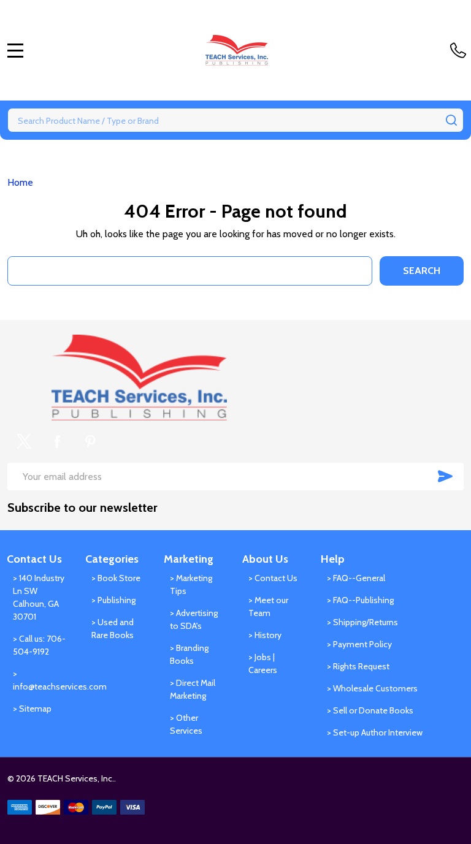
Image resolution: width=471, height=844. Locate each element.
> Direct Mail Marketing (192, 689)
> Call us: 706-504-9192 (39, 645)
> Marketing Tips (191, 584)
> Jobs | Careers (262, 663)
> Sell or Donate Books (370, 710)
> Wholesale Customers (372, 688)
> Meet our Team (268, 606)
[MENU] (15, 50)
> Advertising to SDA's (194, 619)
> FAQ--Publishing (360, 600)
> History (264, 635)
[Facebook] (57, 441)
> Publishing (113, 600)
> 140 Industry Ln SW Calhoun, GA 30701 (38, 597)
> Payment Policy (359, 644)
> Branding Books (189, 654)
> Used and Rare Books (112, 629)
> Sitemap (32, 708)
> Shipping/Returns (362, 622)
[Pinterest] (90, 441)
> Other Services (186, 724)
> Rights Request (358, 666)
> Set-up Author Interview (375, 732)
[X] (23, 441)
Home (20, 182)
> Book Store (115, 578)
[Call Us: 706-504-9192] (460, 50)
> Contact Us (272, 578)
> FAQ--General (356, 578)
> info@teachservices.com (39, 680)
